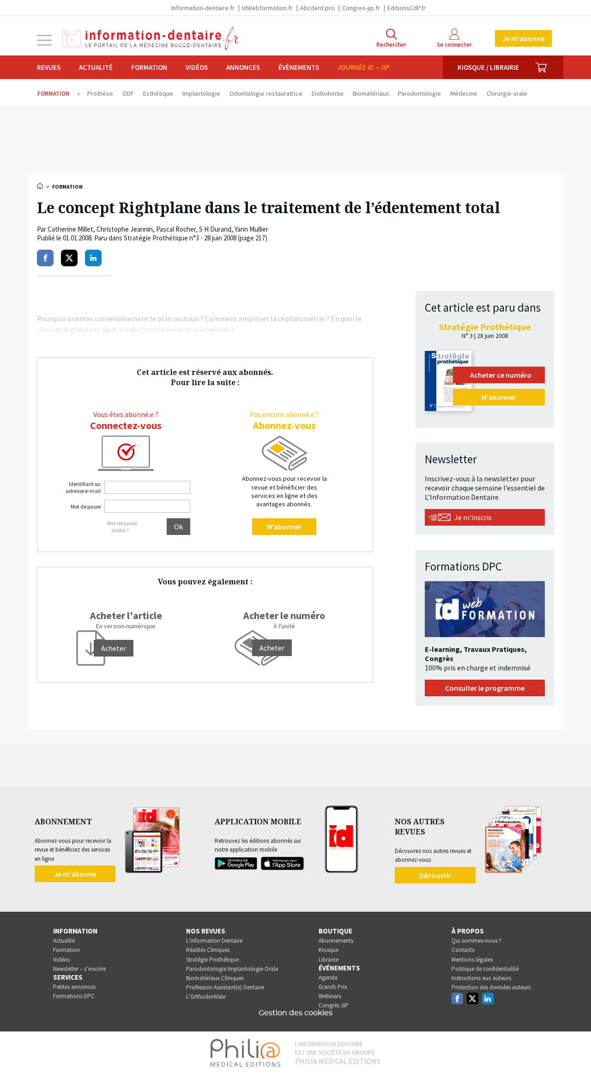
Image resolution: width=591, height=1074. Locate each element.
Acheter (271, 647)
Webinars (330, 996)
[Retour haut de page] (574, 1050)
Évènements (298, 67)
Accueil (40, 186)
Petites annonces (74, 987)
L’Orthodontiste (205, 996)
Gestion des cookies (295, 1013)
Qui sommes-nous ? (476, 941)
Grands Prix (333, 987)
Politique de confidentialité (485, 969)
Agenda (328, 978)
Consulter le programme (485, 688)
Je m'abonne (523, 38)
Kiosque (328, 950)
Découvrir (435, 875)
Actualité (96, 67)
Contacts (463, 950)
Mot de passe (86, 506)
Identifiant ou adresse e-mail (83, 487)
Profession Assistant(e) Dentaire (225, 987)
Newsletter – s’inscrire (79, 969)
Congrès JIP (334, 1005)
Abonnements (336, 941)
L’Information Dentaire (214, 941)
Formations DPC (74, 996)
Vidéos (197, 67)
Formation (149, 67)
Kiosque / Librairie (488, 67)
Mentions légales (472, 960)
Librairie (328, 960)
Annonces (243, 67)
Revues (48, 67)
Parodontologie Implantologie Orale (232, 969)
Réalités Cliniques (207, 950)
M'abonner (284, 526)
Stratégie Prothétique (212, 960)
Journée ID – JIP (364, 67)
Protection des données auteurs (491, 987)
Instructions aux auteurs (481, 978)
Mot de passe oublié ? (122, 527)
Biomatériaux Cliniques (215, 978)
